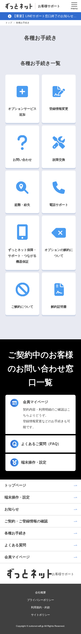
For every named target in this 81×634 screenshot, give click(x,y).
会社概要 (40, 592)
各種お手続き (15, 533)
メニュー (74, 6)
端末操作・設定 (17, 497)
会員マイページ (17, 557)
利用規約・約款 (40, 607)
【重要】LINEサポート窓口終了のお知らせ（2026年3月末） (43, 16)
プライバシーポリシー (40, 600)
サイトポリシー (40, 614)
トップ (8, 22)
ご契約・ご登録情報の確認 (26, 521)
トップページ (15, 485)
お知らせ (11, 509)
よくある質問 (15, 545)
